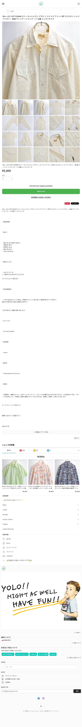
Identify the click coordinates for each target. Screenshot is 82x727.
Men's (4, 505)
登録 (77, 691)
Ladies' (5, 510)
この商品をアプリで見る (41, 432)
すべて (9, 450)
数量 (3, 175)
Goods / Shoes (7, 519)
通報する (76, 438)
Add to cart (41, 191)
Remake (5, 514)
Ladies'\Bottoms (8, 529)
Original (5, 524)
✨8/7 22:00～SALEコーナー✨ (13, 500)
